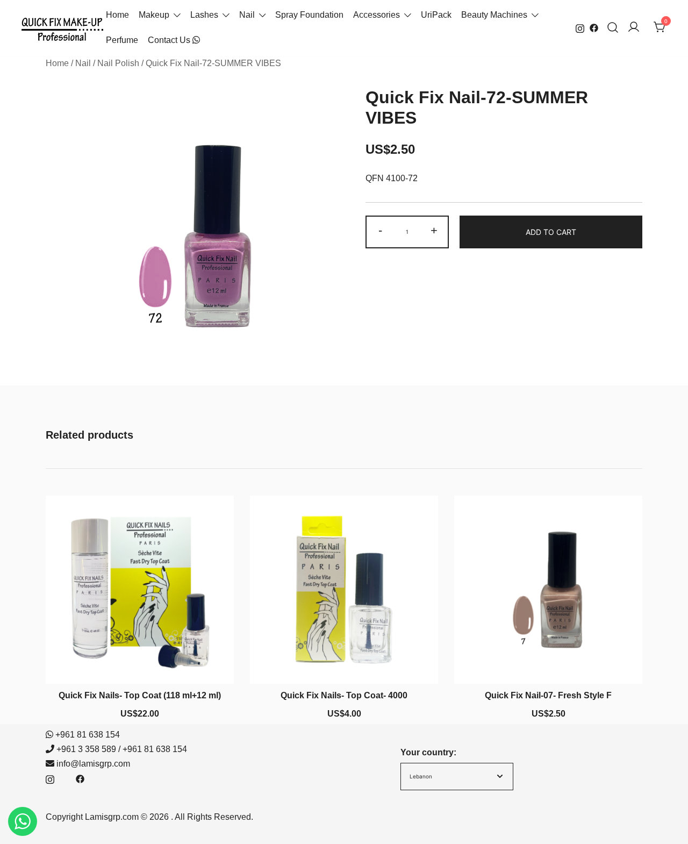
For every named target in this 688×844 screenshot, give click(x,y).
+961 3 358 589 (86, 749)
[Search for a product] (612, 27)
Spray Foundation (309, 14)
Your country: (428, 752)
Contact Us (170, 40)
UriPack (436, 14)
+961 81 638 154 (87, 734)
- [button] (380, 230)
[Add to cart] (139, 663)
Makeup (154, 14)
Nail (247, 14)
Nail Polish (118, 63)
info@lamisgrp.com (93, 763)
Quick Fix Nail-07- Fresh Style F (548, 695)
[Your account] (633, 27)
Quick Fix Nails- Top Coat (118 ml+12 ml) (140, 695)
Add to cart (551, 232)
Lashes (204, 14)
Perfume (122, 40)
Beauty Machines (494, 14)
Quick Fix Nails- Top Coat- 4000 (344, 695)
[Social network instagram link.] (580, 27)
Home (117, 14)
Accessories (376, 14)
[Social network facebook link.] (594, 27)
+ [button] (434, 230)
